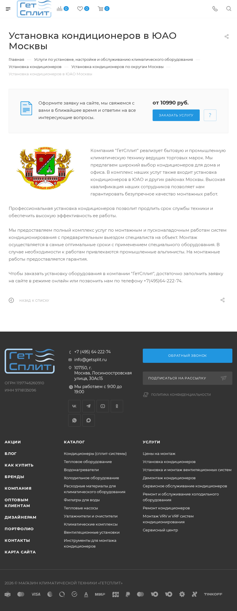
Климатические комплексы (91, 524)
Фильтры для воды (82, 499)
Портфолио (19, 528)
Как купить (19, 465)
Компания (18, 488)
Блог (11, 453)
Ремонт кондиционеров (166, 508)
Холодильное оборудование (91, 477)
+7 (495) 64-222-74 (92, 352)
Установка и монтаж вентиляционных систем (187, 469)
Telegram (88, 406)
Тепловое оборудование (88, 461)
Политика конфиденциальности (181, 395)
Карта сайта (20, 552)
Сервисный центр (160, 530)
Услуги (151, 442)
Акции (13, 442)
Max (88, 420)
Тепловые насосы (81, 508)
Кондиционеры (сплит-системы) (95, 453)
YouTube (103, 406)
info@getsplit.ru (90, 359)
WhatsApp (74, 420)
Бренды (14, 476)
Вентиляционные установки (92, 532)
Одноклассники (117, 406)
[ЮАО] (45, 168)
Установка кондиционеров (169, 461)
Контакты (17, 540)
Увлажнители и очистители (91, 516)
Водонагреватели (81, 469)
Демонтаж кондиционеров (169, 477)
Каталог (74, 442)
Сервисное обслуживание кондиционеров (185, 486)
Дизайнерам (21, 517)
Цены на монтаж (159, 453)
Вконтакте (74, 406)
